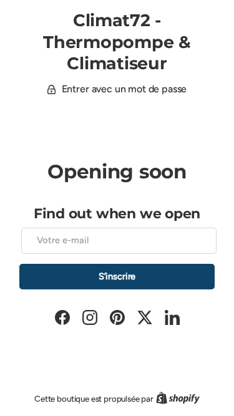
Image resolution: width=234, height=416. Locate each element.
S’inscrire (117, 276)
